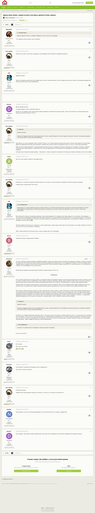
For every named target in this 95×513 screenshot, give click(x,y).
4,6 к (10, 62)
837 (9, 375)
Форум (3, 7)
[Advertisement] (41, 98)
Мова (42, 508)
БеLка (8, 341)
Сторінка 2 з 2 (18, 24)
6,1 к (10, 352)
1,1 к (10, 167)
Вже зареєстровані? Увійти (78, 2)
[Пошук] (50, 2)
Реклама (15, 7)
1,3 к (10, 84)
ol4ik (9, 73)
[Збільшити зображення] (32, 220)
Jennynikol (9, 364)
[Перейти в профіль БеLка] (9, 346)
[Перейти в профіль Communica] (4, 18)
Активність (21, 7)
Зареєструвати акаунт (26, 470)
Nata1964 (9, 409)
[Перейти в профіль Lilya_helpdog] (9, 56)
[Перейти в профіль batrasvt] (9, 240)
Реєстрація (89, 2)
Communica (12, 17)
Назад (6, 24)
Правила (9, 7)
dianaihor (9, 104)
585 (9, 40)
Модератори (50, 7)
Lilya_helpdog (8, 51)
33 (9, 115)
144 (9, 420)
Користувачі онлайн (40, 7)
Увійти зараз (68, 470)
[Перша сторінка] (3, 25)
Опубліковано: (22, 29)
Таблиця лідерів (30, 7)
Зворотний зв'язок (50, 508)
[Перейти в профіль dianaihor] (9, 109)
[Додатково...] (90, 29)
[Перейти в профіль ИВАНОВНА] (9, 34)
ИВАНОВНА (9, 29)
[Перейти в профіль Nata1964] (9, 414)
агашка (9, 156)
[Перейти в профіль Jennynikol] (9, 369)
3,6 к (10, 246)
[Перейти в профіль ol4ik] (9, 78)
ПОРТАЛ (57, 7)
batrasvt (9, 235)
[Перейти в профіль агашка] (9, 161)
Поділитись (14, 20)
